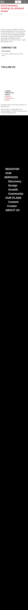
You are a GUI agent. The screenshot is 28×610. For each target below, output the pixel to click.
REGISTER (12, 169)
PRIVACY (7, 94)
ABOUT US (12, 210)
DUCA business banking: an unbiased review (12, 8)
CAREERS (8, 91)
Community (15, 193)
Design (12, 185)
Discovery (14, 181)
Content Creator (13, 204)
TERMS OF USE (9, 92)
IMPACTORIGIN (2, 2)
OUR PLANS (13, 197)
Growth (13, 189)
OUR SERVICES (11, 175)
